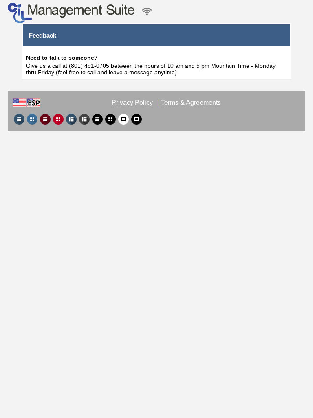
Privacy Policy (133, 102)
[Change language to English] (19, 102)
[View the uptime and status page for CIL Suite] (147, 12)
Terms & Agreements (191, 102)
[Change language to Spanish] (33, 102)
